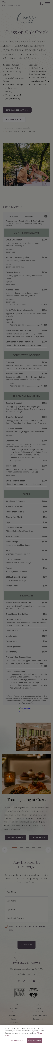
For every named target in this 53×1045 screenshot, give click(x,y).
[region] (26, 1035)
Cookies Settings (16, 1040)
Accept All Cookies (34, 1040)
